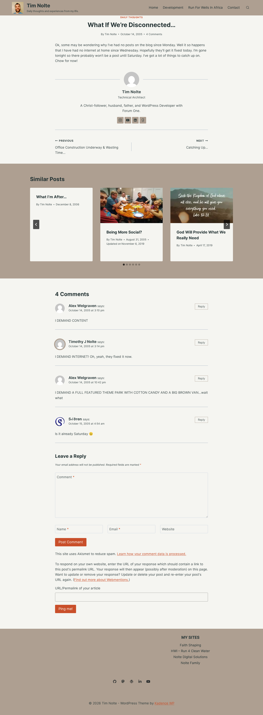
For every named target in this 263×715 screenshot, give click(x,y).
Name (63, 529)
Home (153, 7)
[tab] (124, 265)
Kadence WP (164, 703)
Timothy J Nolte (82, 341)
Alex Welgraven (82, 306)
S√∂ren (75, 419)
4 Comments (154, 34)
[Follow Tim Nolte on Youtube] (128, 120)
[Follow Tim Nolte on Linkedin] (135, 120)
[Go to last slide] (36, 224)
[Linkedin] (140, 681)
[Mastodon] (123, 681)
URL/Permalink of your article (77, 588)
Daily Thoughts (131, 17)
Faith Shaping (190, 645)
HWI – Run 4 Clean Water (190, 651)
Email (114, 529)
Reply (201, 306)
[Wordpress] (131, 681)
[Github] (115, 681)
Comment (66, 477)
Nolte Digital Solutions (190, 657)
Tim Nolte (111, 34)
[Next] (227, 224)
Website (168, 529)
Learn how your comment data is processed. (151, 554)
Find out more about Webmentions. (101, 580)
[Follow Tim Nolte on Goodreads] (143, 120)
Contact (234, 7)
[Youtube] (148, 681)
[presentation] (131, 205)
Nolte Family (190, 663)
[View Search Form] (247, 7)
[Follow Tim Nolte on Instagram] (120, 120)
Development (173, 7)
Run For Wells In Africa (205, 7)
